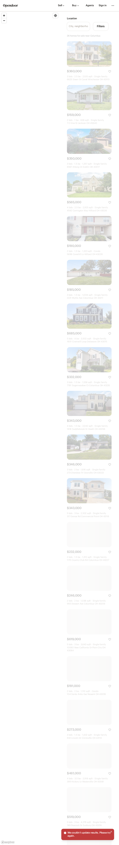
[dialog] (87, 834)
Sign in (103, 5)
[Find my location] (55, 15)
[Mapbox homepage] (8, 842)
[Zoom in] (4, 15)
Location (72, 18)
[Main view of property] (89, 54)
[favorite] (110, 71)
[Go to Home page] (10, 5)
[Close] (111, 831)
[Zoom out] (4, 20)
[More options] (113, 5)
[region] (30, 428)
